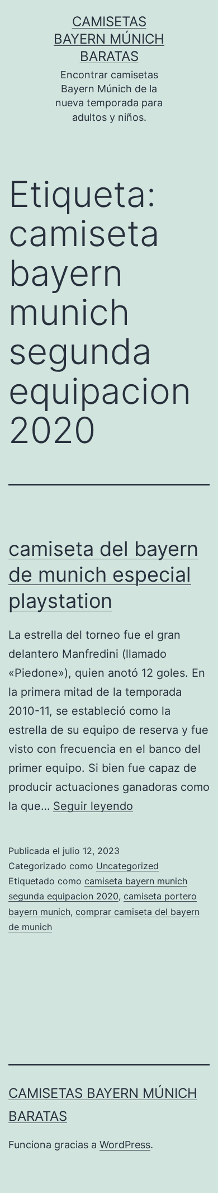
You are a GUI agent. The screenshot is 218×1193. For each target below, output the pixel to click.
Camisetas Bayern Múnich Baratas (109, 38)
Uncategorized (127, 865)
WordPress (124, 1144)
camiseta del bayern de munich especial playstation (103, 575)
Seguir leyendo (93, 806)
